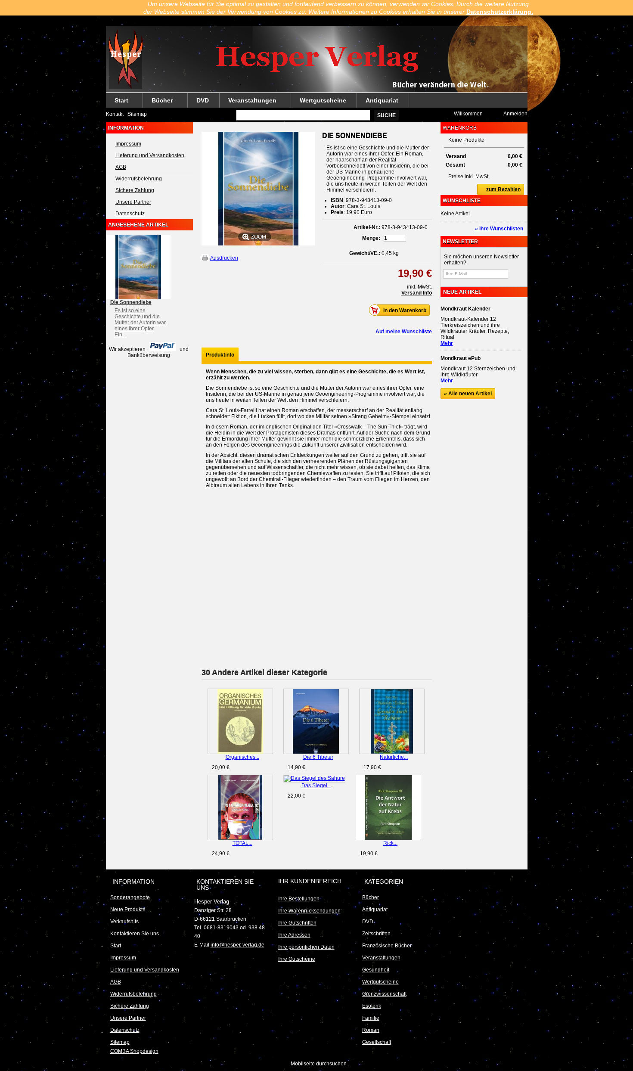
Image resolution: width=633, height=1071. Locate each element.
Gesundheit (375, 970)
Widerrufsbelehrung (138, 179)
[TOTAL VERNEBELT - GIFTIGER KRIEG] (240, 807)
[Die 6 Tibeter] (316, 721)
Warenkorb (460, 128)
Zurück (203, 705)
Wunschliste (462, 201)
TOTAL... (242, 843)
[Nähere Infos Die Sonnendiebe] (138, 267)
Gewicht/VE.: (364, 253)
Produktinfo (220, 355)
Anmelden (515, 113)
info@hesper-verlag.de (237, 945)
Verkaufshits (124, 922)
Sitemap (137, 114)
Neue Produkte (128, 909)
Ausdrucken (224, 258)
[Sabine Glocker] (317, 59)
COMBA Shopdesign (134, 1051)
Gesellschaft (376, 1042)
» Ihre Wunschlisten (499, 229)
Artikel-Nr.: (367, 227)
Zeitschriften (376, 934)
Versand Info (416, 293)
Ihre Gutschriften (297, 923)
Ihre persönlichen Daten (306, 947)
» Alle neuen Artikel (468, 394)
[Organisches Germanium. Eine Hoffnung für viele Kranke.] (240, 721)
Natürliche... (394, 757)
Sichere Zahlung (134, 190)
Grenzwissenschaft (384, 994)
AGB (120, 167)
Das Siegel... (316, 785)
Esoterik (371, 1006)
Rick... (390, 843)
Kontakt (115, 114)
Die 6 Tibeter (318, 757)
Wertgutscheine (323, 100)
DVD (202, 100)
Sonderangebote (130, 897)
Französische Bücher (387, 946)
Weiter (428, 705)
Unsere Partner (133, 202)
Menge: (371, 238)
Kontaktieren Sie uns (134, 934)
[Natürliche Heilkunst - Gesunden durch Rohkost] (392, 721)
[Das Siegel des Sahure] (314, 778)
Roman (370, 1030)
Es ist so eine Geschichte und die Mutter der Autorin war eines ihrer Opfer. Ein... (140, 322)
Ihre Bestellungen (299, 899)
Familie (370, 1018)
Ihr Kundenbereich (309, 881)
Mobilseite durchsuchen (319, 1064)
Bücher (158, 102)
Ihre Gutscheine (296, 959)
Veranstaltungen (248, 102)
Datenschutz (130, 214)
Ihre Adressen (294, 935)
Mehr (447, 343)
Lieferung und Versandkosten (149, 155)
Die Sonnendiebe (131, 302)
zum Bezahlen (503, 189)
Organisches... (242, 757)
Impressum (128, 144)
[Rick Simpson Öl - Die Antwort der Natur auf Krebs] (388, 807)
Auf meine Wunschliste (403, 332)
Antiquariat (382, 100)
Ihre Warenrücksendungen (309, 911)
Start (117, 102)
